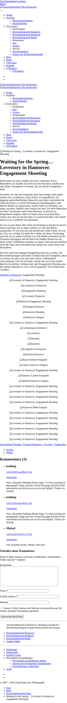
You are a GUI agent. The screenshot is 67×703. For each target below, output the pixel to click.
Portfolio (10, 18)
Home (9, 15)
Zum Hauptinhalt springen (13, 1)
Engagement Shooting (11, 444)
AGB (9, 669)
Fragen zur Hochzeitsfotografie (27, 54)
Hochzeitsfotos (19, 23)
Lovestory (48, 444)
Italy (14, 43)
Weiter (9, 452)
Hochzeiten (11, 26)
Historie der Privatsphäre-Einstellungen (31, 663)
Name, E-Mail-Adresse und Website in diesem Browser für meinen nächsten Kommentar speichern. (31, 609)
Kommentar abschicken (12, 616)
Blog (8, 57)
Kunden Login (13, 655)
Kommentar (6, 565)
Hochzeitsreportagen (22, 20)
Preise (9, 60)
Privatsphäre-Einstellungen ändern (29, 660)
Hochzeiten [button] (11, 104)
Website (4, 602)
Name (4, 590)
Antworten (11, 477)
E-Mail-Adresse (8, 596)
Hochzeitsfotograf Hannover (26, 32)
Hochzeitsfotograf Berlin (24, 37)
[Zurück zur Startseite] (18, 7)
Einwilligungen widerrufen (25, 666)
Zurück (9, 449)
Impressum (11, 649)
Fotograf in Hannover (10, 275)
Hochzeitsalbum (20, 51)
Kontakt (10, 65)
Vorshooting (60, 444)
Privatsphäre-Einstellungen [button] (19, 658)
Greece (15, 46)
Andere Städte (13, 641)
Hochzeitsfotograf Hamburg (26, 34)
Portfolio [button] (10, 95)
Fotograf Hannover (32, 444)
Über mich (11, 62)
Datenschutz (12, 652)
